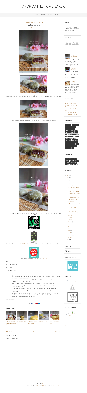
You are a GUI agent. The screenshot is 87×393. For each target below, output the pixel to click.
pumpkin (70, 144)
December (70, 182)
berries (67, 158)
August (70, 221)
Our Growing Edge (23, 243)
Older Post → (58, 331)
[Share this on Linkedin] (39, 303)
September (71, 219)
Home (30, 14)
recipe (41, 22)
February (70, 235)
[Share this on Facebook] (31, 303)
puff (66, 144)
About (36, 14)
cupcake (67, 132)
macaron (71, 138)
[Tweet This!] (33, 303)
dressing (75, 132)
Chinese (73, 128)
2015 (68, 177)
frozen (69, 134)
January (70, 237)
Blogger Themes (56, 385)
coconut (72, 130)
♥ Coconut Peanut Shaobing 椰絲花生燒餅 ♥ (11, 323)
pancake (76, 140)
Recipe (43, 14)
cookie (76, 130)
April (69, 230)
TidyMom (45, 258)
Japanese (33, 22)
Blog (56, 14)
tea (72, 147)
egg (66, 134)
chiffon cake (68, 128)
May (69, 228)
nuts (70, 140)
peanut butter (69, 142)
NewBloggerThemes (40, 385)
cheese (70, 158)
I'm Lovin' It (35, 258)
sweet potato (68, 147)
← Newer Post (9, 331)
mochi (37, 22)
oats (73, 140)
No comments (34, 27)
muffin (67, 140)
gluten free (76, 134)
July (69, 224)
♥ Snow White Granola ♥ (73, 191)
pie (73, 142)
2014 (68, 180)
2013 (68, 239)
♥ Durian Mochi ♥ (43, 321)
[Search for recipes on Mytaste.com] (73, 313)
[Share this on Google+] (35, 303)
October (70, 217)
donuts (71, 132)
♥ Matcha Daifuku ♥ (33, 25)
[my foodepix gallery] (72, 286)
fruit (72, 134)
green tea (27, 22)
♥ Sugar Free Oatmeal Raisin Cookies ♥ (74, 56)
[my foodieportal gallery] (72, 266)
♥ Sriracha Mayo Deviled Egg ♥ (72, 103)
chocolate (68, 130)
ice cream (72, 136)
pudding (76, 142)
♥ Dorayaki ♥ (71, 201)
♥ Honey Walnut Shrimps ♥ (71, 112)
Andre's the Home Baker (43, 6)
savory (77, 144)
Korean (67, 138)
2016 (68, 175)
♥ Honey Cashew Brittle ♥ (73, 197)
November (70, 215)
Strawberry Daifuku (39, 95)
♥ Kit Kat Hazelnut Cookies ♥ (71, 114)
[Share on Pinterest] (37, 303)
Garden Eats (35, 245)
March (69, 232)
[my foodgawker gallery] (72, 281)
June (69, 226)
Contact (50, 14)
